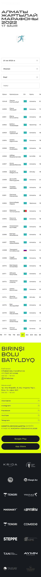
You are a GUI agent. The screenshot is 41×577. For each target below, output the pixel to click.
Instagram (6, 406)
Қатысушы (14, 94)
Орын (4, 94)
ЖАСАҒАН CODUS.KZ (20, 428)
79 (14, 335)
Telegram (5, 420)
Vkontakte (6, 401)
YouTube (5, 415)
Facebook (5, 410)
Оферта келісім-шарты (13, 426)
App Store (20, 446)
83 (31, 335)
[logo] (10, 3)
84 (35, 335)
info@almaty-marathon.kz (13, 371)
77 (5, 335)
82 (27, 335)
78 (9, 335)
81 (23, 335)
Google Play (20, 439)
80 (18, 335)
